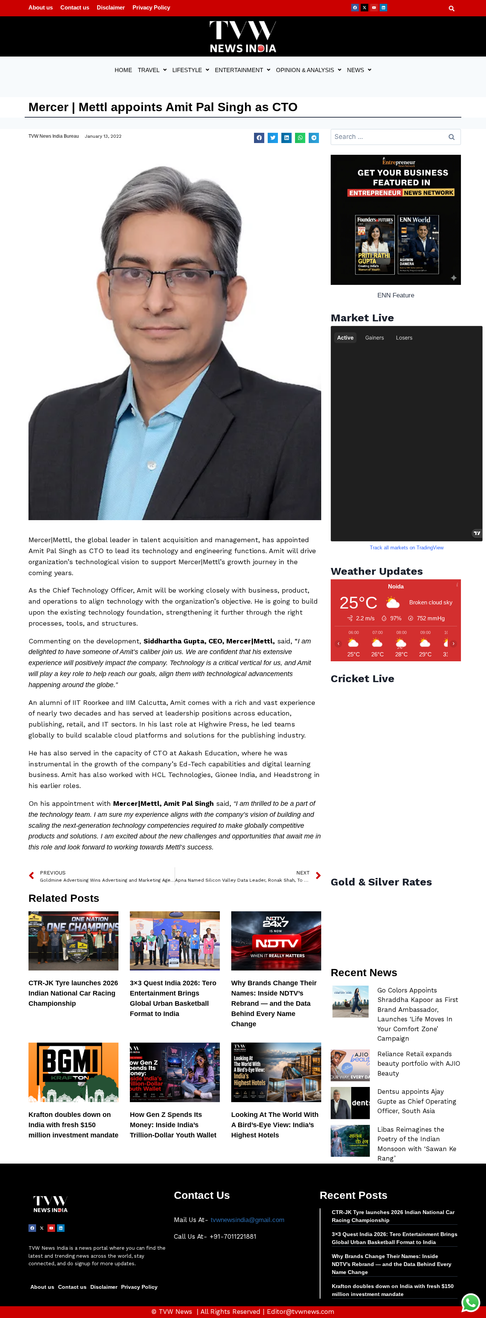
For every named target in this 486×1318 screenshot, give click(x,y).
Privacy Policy (151, 7)
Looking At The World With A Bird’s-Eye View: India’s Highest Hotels (275, 1125)
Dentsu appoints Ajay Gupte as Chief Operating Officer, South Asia (416, 1101)
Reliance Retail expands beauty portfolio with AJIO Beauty (418, 1063)
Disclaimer (111, 7)
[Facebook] (355, 7)
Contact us (74, 7)
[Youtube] (374, 7)
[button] (152, 70)
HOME (123, 70)
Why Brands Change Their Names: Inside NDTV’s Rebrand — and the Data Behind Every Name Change (274, 1003)
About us (40, 7)
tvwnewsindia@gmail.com (247, 1220)
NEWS (355, 70)
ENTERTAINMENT (239, 70)
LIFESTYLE (187, 70)
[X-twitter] (364, 7)
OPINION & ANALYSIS (305, 70)
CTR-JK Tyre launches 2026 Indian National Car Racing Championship (73, 993)
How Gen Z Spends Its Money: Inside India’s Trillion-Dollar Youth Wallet (173, 1125)
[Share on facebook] (259, 138)
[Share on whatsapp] (300, 138)
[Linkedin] (383, 7)
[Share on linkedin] (286, 138)
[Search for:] (396, 136)
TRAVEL (148, 70)
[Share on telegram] (314, 138)
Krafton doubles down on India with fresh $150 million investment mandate (73, 1125)
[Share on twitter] (273, 138)
